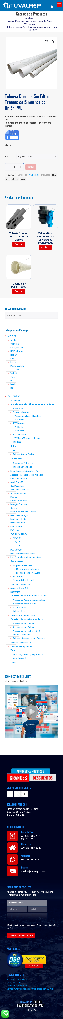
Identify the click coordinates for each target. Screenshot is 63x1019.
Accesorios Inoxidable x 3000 (26, 631)
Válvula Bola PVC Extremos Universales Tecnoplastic (45, 238)
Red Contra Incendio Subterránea (25, 557)
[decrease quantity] (8, 167)
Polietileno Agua (17, 523)
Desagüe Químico (18, 504)
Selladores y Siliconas (20, 584)
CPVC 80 (17, 538)
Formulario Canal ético (17, 986)
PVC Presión (18, 431)
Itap (12, 358)
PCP (12, 381)
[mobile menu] (59, 4)
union (23, 179)
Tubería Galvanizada (22, 467)
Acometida (18, 408)
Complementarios (18, 500)
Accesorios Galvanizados (24, 463)
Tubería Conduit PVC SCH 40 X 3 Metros (18, 236)
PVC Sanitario (19, 434)
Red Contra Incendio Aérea (22, 553)
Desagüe (14, 497)
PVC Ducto (18, 427)
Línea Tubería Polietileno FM (23, 512)
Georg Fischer (16, 347)
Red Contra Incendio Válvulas (26, 573)
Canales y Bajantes (22, 412)
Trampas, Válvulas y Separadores (28, 654)
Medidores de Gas (18, 519)
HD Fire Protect (17, 351)
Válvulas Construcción (20, 643)
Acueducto (15, 400)
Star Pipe (14, 369)
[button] (53, 42)
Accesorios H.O (20, 607)
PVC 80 (16, 545)
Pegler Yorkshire (18, 366)
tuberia (15, 179)
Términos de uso (14, 982)
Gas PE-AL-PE (16, 482)
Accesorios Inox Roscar (23, 623)
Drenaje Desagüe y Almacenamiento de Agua (29, 21)
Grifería (13, 508)
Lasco (13, 362)
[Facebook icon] (28, 1010)
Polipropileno (16, 526)
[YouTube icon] (31, 1010)
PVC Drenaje (29, 24)
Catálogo (29, 18)
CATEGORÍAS (14, 396)
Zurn (12, 377)
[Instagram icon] (35, 1010)
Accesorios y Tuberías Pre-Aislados (26, 475)
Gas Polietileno (17, 486)
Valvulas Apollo (20, 658)
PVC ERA (14, 530)
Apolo (13, 340)
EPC (15, 450)
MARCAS (12, 336)
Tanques (17, 442)
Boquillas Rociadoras (22, 565)
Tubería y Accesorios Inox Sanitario (29, 638)
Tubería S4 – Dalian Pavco (18, 285)
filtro (54, 175)
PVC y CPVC (16, 550)
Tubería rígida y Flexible (23, 454)
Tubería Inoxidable (21, 634)
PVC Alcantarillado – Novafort (27, 416)
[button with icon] (10, 794)
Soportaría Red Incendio (24, 580)
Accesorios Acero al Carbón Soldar (29, 600)
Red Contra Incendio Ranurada (27, 569)
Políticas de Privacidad (17, 979)
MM (6, 156)
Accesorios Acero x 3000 (24, 604)
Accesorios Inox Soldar (23, 627)
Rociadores (18, 576)
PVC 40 (16, 542)
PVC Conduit (19, 420)
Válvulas (14, 662)
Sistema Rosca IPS (19, 588)
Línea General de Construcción (24, 471)
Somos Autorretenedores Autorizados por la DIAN (30, 989)
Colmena (14, 344)
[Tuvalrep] (27, 5)
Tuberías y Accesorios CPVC (23, 615)
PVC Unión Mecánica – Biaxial (26, 438)
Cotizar (30, 167)
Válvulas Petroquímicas (21, 646)
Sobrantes (15, 592)
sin (7, 179)
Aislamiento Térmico (20, 489)
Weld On (14, 373)
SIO (12, 388)
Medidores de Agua (19, 515)
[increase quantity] (20, 167)
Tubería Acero (19, 611)
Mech (13, 384)
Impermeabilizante (19, 478)
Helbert (13, 355)
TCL (12, 392)
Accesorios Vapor (18, 493)
